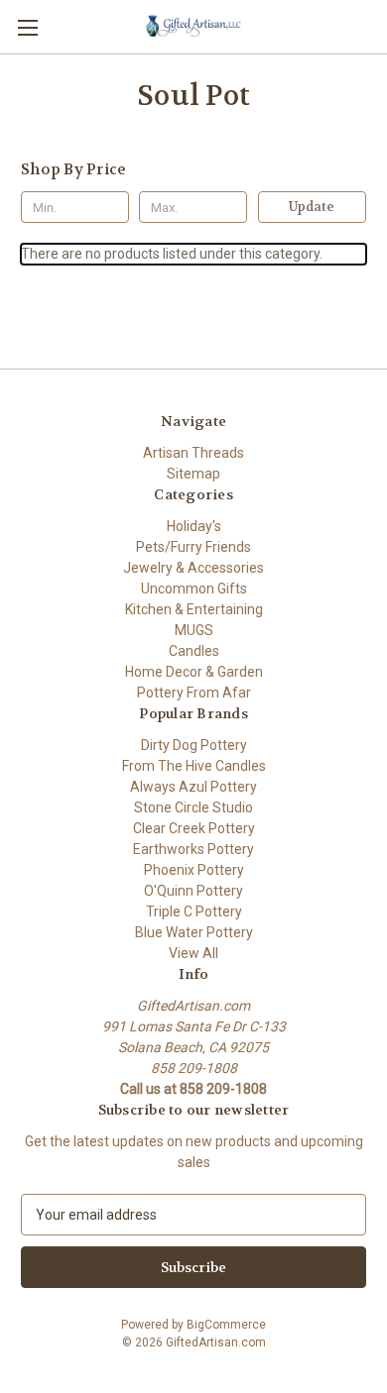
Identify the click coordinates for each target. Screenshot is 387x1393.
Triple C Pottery (194, 911)
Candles (194, 651)
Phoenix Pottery (194, 870)
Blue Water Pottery (194, 932)
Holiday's (194, 526)
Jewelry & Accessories (193, 568)
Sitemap (193, 474)
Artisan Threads (193, 453)
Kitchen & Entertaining (194, 609)
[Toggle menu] (27, 27)
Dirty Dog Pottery (194, 745)
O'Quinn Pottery (193, 891)
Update (311, 206)
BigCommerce (226, 1325)
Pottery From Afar (194, 692)
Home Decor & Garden (194, 672)
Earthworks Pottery (193, 849)
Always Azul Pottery (193, 787)
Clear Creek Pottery (194, 828)
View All (193, 953)
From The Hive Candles (194, 766)
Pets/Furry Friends (193, 547)
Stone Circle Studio (193, 807)
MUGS (194, 630)
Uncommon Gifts (194, 588)
